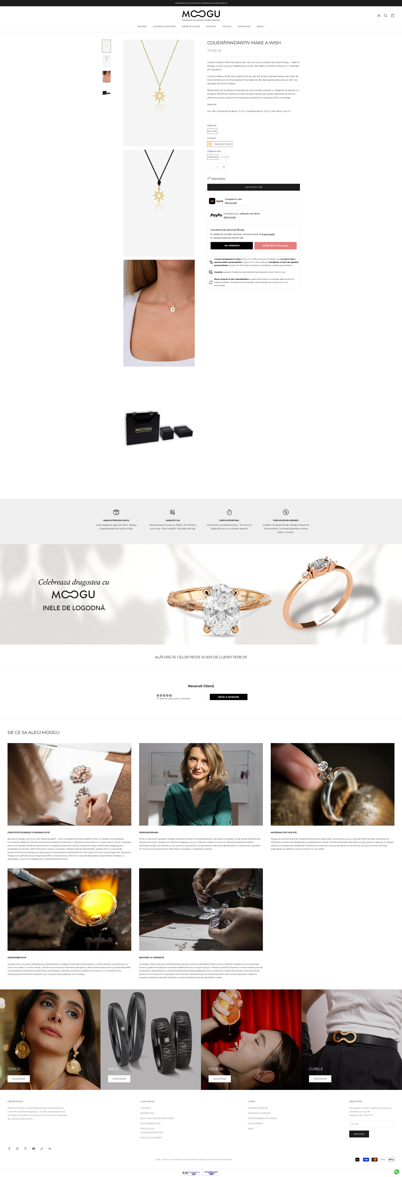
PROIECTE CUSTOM (191, 26)
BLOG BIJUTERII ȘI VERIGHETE (157, 1118)
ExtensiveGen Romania (221, 1159)
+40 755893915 (232, 245)
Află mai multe (231, 203)
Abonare (359, 1134)
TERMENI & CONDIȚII (259, 1113)
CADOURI (226, 26)
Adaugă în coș (253, 187)
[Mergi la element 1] (106, 46)
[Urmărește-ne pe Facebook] (9, 1148)
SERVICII (260, 26)
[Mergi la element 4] (106, 92)
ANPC (251, 1128)
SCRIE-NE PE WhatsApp (275, 245)
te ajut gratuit (268, 234)
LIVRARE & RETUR (258, 1108)
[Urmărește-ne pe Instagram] (17, 1148)
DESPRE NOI (147, 1113)
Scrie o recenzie (228, 696)
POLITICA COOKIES (151, 1137)
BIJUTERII (142, 26)
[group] (201, 594)
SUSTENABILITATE (150, 1123)
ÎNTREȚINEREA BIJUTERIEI (262, 1118)
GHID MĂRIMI (255, 1123)
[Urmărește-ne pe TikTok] (41, 1148)
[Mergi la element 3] (106, 76)
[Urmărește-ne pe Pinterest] (25, 1148)
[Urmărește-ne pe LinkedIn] (50, 1148)
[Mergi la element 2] (106, 61)
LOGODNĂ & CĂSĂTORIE (164, 26)
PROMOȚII (211, 26)
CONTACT (145, 1108)
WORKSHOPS (244, 26)
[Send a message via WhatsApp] (396, 1171)
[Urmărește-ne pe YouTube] (33, 1148)
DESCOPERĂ (18, 1079)
